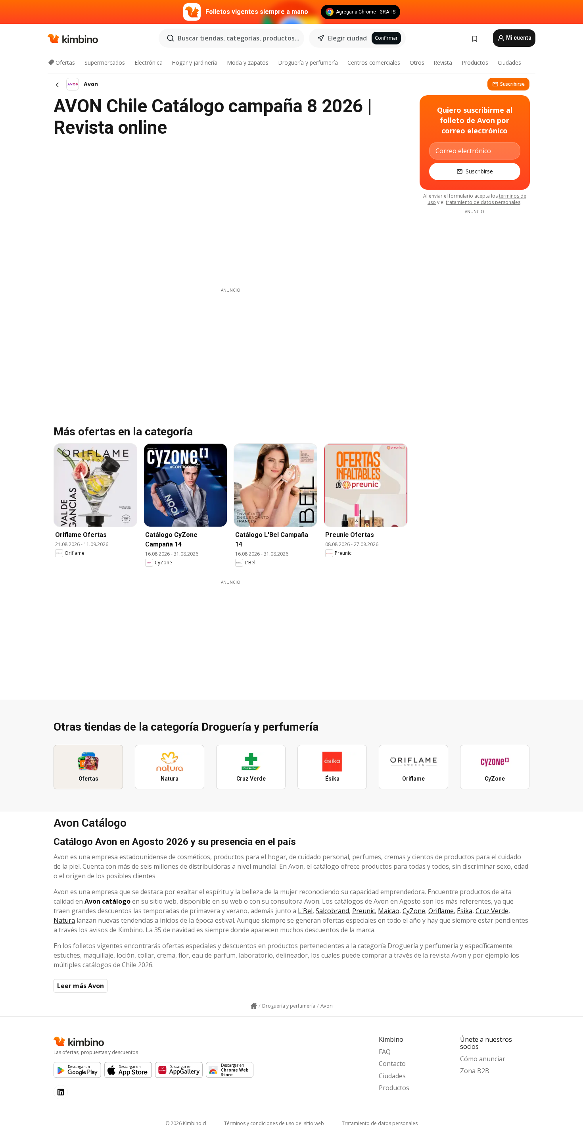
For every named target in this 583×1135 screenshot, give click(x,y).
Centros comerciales (373, 62)
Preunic (363, 910)
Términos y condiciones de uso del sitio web (274, 1123)
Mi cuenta (518, 38)
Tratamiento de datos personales (380, 1123)
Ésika (464, 910)
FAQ (385, 1051)
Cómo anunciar (482, 1058)
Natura (64, 920)
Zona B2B (474, 1070)
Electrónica (148, 62)
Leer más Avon (80, 985)
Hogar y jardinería (194, 62)
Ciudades (509, 62)
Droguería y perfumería (308, 62)
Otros (417, 62)
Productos (475, 62)
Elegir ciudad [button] (347, 38)
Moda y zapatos (247, 62)
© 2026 (185, 1123)
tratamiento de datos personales (483, 202)
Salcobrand (332, 910)
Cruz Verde (492, 910)
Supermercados (104, 62)
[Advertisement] (230, 348)
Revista (442, 62)
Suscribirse (512, 84)
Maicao (388, 910)
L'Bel (305, 910)
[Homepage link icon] (254, 1006)
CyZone (414, 910)
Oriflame (441, 910)
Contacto (392, 1063)
